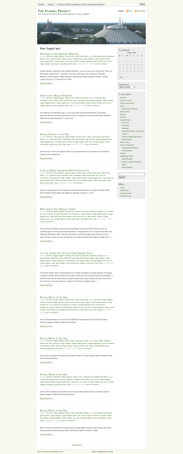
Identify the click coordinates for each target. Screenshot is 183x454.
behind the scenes (57, 258)
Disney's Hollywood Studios (131, 162)
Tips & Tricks (125, 142)
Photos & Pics (70, 56)
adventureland (45, 258)
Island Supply (89, 258)
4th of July (125, 123)
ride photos (55, 64)
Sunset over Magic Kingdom (56, 95)
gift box (47, 415)
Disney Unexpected (127, 103)
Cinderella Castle (100, 98)
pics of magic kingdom (97, 142)
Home (41, 5)
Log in (122, 187)
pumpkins (50, 384)
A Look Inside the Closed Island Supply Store (66, 253)
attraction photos (64, 302)
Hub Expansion (59, 137)
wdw (74, 64)
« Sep (121, 77)
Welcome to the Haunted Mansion (59, 53)
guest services (60, 379)
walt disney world (66, 64)
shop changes (60, 263)
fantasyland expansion (94, 100)
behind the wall (55, 175)
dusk (47, 59)
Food (122, 106)
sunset (53, 105)
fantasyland (82, 100)
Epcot (124, 164)
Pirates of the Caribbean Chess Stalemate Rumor (80, 5)
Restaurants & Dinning (129, 109)
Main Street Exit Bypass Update (58, 209)
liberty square (67, 59)
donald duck (108, 413)
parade (103, 415)
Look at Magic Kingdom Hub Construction (64, 170)
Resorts (123, 114)
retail (53, 263)
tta (78, 310)
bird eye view (74, 302)
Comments (141, 11)
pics (104, 61)
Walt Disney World (82, 56)
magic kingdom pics (47, 61)
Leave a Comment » (101, 64)
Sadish (110, 452)
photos (70, 61)
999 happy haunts (100, 56)
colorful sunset (58, 100)
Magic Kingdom (59, 56)
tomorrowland (50, 310)
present (95, 418)
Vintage (122, 153)
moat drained (44, 180)
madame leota (78, 59)
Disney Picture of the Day (54, 134)
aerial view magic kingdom (103, 300)
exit (70, 214)
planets (91, 346)
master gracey (60, 61)
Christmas (125, 125)
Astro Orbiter (98, 341)
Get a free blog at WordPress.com (50, 452)
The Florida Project (54, 10)
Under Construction (94, 137)
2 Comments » (78, 183)
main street (107, 178)
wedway (100, 310)
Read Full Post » (46, 83)
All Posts (50, 56)
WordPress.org (125, 196)
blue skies (49, 343)
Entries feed (124, 190)
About (51, 5)
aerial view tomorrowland (48, 302)
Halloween (57, 377)
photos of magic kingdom (82, 61)
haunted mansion (56, 59)
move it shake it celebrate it (90, 415)
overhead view (100, 305)
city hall (42, 379)
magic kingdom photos (102, 59)
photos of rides (97, 61)
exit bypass (76, 214)
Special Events (89, 377)
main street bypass (65, 216)
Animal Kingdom (127, 159)
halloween (69, 379)
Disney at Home (125, 100)
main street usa (78, 216)
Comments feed (125, 193)
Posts (130, 11)
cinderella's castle (46, 100)
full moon (56, 343)
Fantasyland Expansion (130, 148)
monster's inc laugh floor (61, 305)
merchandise (70, 260)
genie (42, 415)
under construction (100, 180)
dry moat (99, 175)
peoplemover (44, 307)
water (64, 144)
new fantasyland (79, 103)
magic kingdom (88, 59)
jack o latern (94, 379)
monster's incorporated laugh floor (82, 305)
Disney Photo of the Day (54, 297)
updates (83, 263)
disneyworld (68, 100)
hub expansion (54, 178)
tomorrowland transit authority (66, 310)
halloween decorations (81, 379)
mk (66, 61)
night (59, 142)
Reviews (123, 117)
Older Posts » (77, 445)
